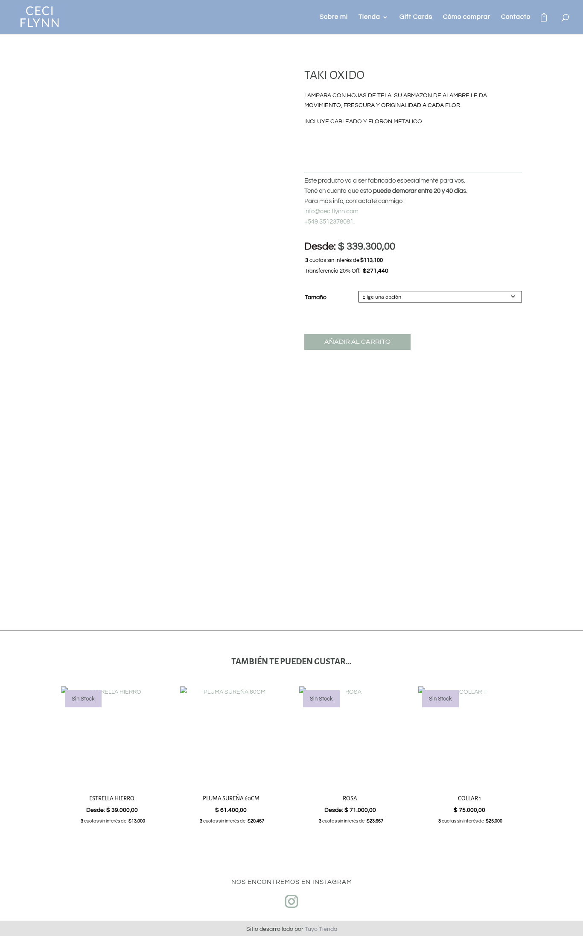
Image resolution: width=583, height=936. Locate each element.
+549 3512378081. (329, 221)
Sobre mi (334, 17)
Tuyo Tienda (321, 929)
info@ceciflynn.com (331, 211)
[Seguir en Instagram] (291, 901)
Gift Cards (415, 17)
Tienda (369, 17)
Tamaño (315, 297)
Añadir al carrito (357, 341)
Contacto (516, 17)
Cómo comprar (466, 17)
